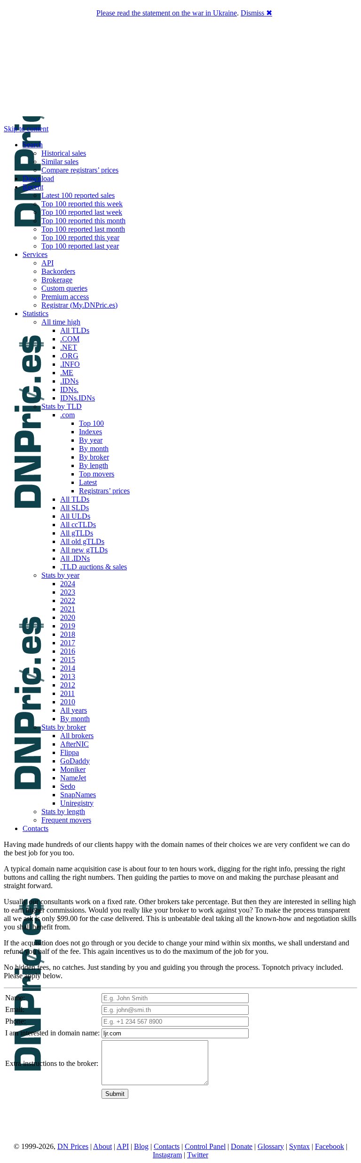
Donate (241, 1146)
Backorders (58, 271)
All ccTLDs (78, 525)
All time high (60, 322)
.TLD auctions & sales (93, 567)
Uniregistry (77, 803)
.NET (68, 347)
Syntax (299, 1146)
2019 (67, 626)
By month (94, 449)
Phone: (15, 1021)
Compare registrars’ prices (79, 170)
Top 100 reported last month (83, 229)
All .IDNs (75, 558)
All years (73, 710)
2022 (67, 600)
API (47, 263)
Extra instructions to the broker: (51, 1063)
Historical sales (63, 153)
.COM (69, 339)
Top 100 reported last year (80, 246)
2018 (67, 634)
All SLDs (74, 508)
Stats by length (63, 812)
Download (38, 178)
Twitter (197, 1155)
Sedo (67, 786)
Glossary (271, 1146)
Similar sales (59, 162)
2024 (67, 584)
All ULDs (75, 516)
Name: (15, 998)
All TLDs (74, 330)
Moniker (73, 769)
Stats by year (60, 575)
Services (35, 254)
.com (67, 415)
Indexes (90, 432)
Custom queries (64, 288)
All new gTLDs (84, 550)
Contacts (35, 828)
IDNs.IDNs (77, 398)
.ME (66, 373)
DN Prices (72, 1146)
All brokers (77, 736)
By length (93, 465)
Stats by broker (63, 727)
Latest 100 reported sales (78, 195)
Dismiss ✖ (256, 13)
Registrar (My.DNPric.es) (79, 305)
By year (90, 440)
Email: (14, 1009)
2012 (67, 685)
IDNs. (69, 389)
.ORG (69, 356)
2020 (67, 617)
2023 (67, 592)
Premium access (65, 297)
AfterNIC (74, 744)
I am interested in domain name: (52, 1033)
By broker (94, 457)
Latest (88, 482)
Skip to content (26, 129)
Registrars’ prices (104, 491)
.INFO (70, 364)
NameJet (73, 778)
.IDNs (69, 381)
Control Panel (205, 1146)
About (102, 1146)
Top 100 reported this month (83, 221)
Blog (141, 1146)
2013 (67, 676)
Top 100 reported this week (82, 204)
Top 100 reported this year (80, 238)
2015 (67, 660)
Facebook (329, 1146)
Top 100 (91, 423)
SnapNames (78, 795)
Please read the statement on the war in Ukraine (166, 13)
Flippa (69, 752)
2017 (67, 643)
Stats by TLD (61, 406)
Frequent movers (66, 820)
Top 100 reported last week (81, 212)
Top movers (96, 474)
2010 (67, 702)
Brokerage (56, 280)
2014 (67, 668)
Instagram (167, 1155)
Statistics (35, 313)
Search (33, 145)
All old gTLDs (82, 541)
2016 (67, 651)
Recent (33, 187)
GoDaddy (75, 761)
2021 (67, 609)
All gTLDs (76, 533)
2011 (67, 693)
